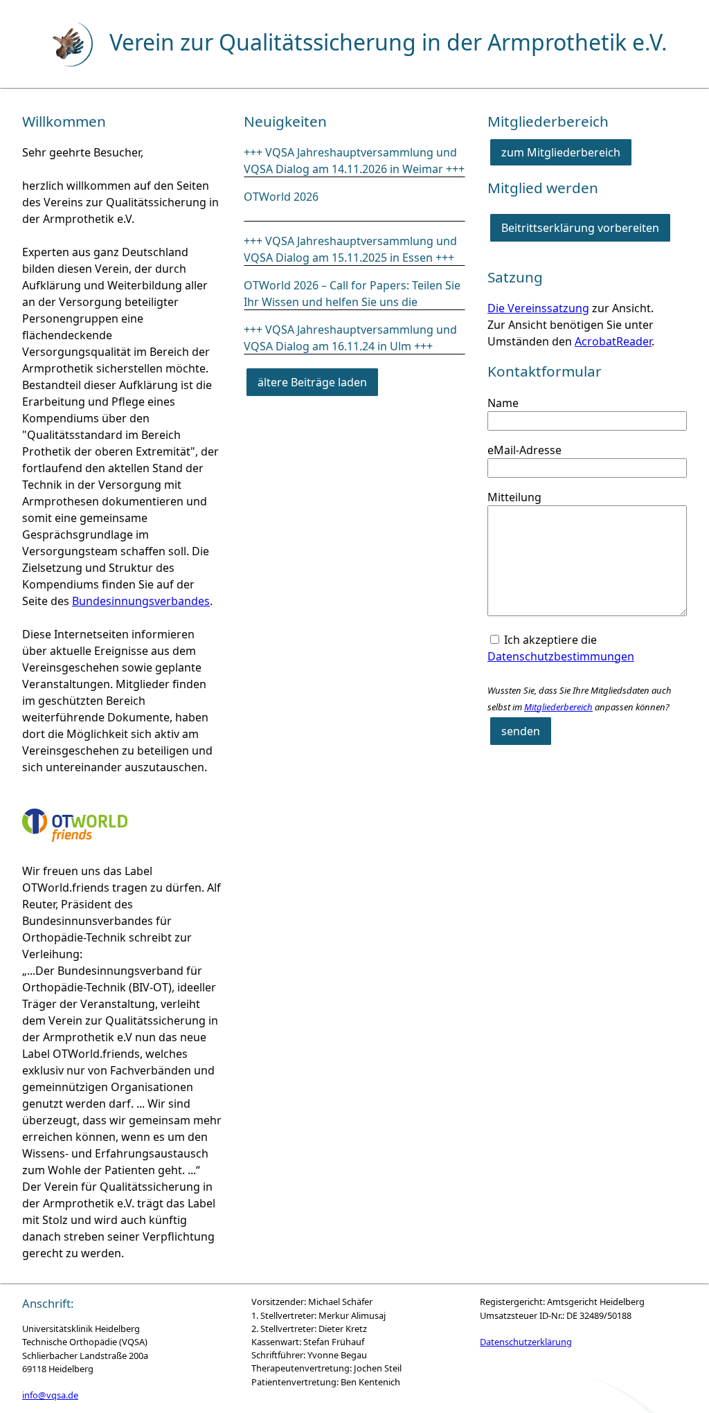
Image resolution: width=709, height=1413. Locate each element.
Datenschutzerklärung (526, 1341)
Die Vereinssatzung (538, 308)
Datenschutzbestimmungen (560, 656)
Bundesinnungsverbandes (141, 601)
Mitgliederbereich (558, 707)
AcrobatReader (613, 341)
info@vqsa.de (50, 1395)
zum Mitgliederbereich (560, 152)
